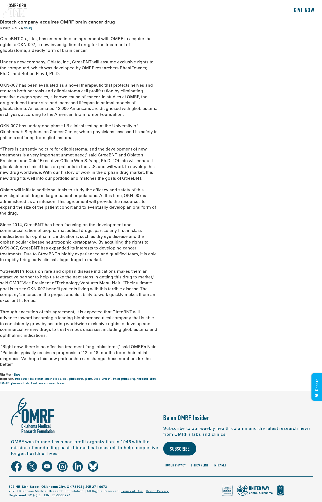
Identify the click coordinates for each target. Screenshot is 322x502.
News (17, 374)
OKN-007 (5, 383)
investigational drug (124, 379)
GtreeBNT (106, 379)
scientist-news (47, 383)
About (194, 11)
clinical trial (60, 379)
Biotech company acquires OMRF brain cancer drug (57, 22)
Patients (239, 11)
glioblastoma (76, 379)
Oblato (153, 379)
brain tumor (36, 379)
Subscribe (180, 449)
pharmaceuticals (20, 383)
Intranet (220, 466)
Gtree (97, 379)
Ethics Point (200, 466)
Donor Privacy (175, 466)
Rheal (34, 383)
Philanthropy (270, 11)
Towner (61, 383)
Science (216, 11)
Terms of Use (132, 491)
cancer (48, 379)
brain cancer (21, 379)
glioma (88, 379)
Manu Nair (142, 379)
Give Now (304, 11)
